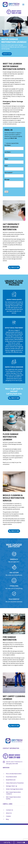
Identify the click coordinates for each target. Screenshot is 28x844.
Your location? (8, 172)
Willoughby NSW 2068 (12, 763)
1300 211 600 (13, 138)
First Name (7, 145)
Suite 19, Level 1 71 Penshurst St (14, 762)
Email (6, 165)
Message (6, 179)
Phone (6, 159)
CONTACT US (6, 53)
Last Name (7, 152)
